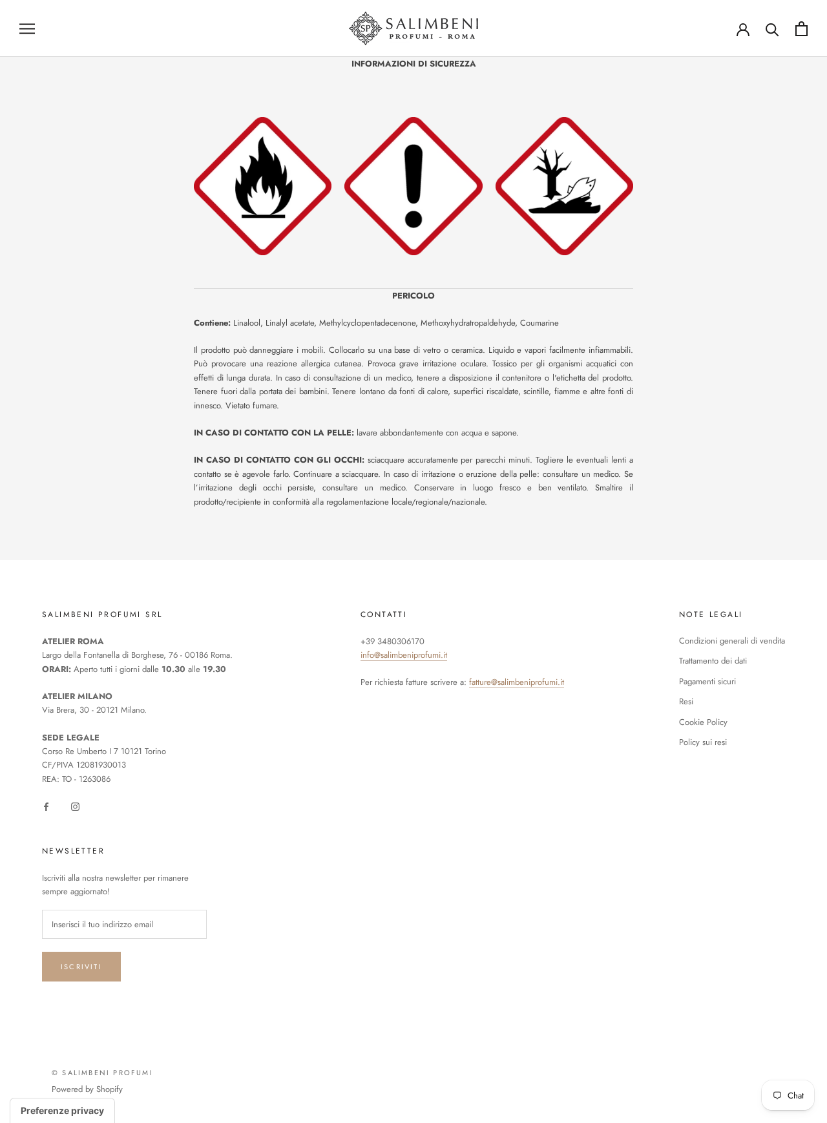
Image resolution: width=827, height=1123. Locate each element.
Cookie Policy (703, 722)
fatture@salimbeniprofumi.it (516, 682)
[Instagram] (75, 805)
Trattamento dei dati (713, 661)
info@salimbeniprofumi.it (404, 655)
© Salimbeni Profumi (102, 1072)
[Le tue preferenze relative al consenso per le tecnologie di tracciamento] (62, 1110)
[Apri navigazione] (27, 28)
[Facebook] (46, 805)
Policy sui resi (703, 742)
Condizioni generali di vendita (732, 641)
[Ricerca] (772, 29)
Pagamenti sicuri (707, 681)
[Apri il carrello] (801, 28)
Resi (686, 701)
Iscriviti (81, 966)
